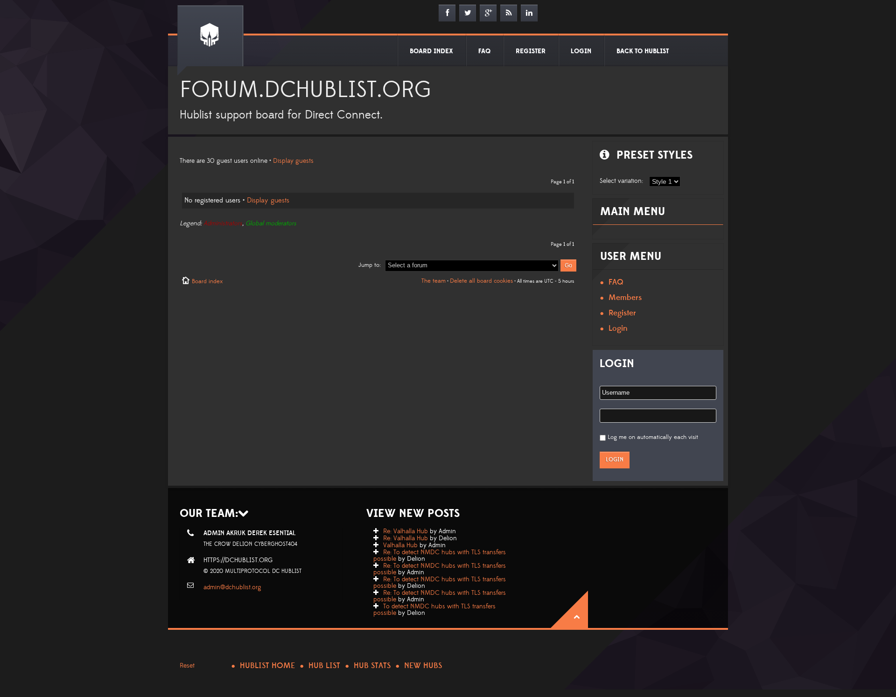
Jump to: (369, 265)
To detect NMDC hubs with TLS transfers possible (434, 609)
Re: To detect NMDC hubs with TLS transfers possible (439, 555)
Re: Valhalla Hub (405, 531)
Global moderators (270, 223)
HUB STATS (372, 666)
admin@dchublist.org (232, 587)
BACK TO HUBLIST (642, 51)
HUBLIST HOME (267, 666)
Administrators (222, 223)
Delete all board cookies (481, 281)
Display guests (293, 161)
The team (433, 281)
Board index (207, 281)
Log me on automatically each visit (653, 437)
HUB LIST (324, 666)
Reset (187, 666)
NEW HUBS (423, 666)
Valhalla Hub (400, 545)
